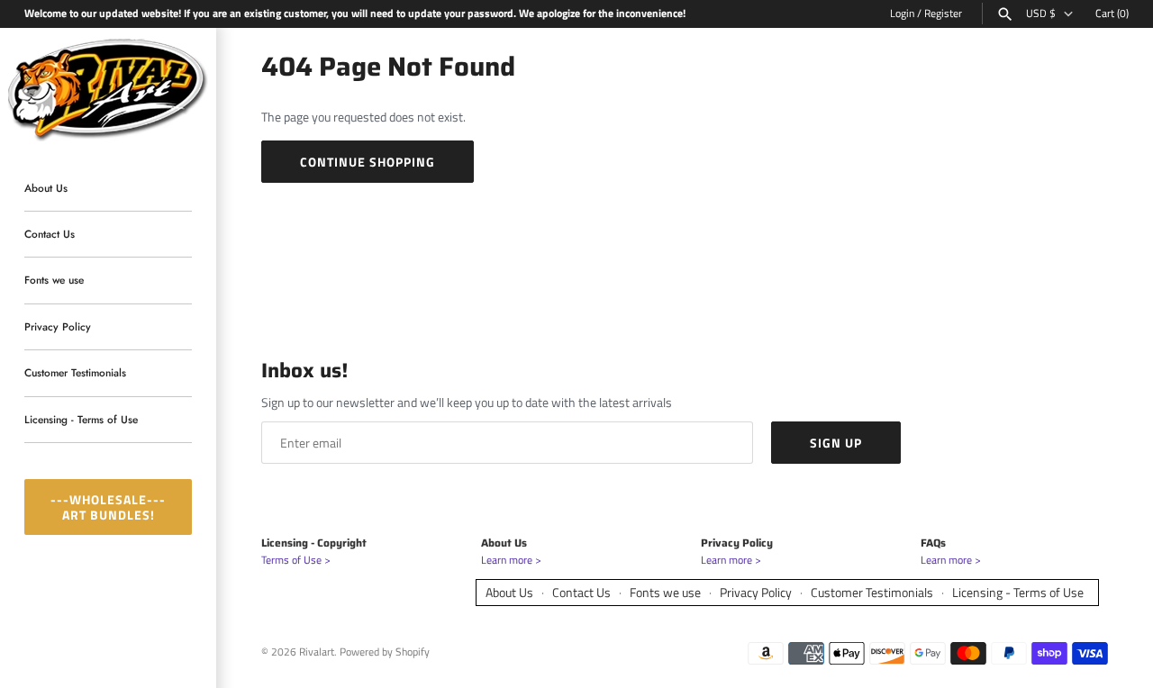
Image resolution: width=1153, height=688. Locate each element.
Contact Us (49, 233)
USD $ (1041, 13)
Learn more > (511, 560)
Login (902, 13)
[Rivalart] (108, 88)
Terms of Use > (296, 560)
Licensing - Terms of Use (81, 419)
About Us (46, 187)
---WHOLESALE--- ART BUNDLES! (108, 507)
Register (943, 13)
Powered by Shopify (385, 652)
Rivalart (316, 652)
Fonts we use (54, 280)
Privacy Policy (57, 326)
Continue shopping (367, 161)
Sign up (836, 442)
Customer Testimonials (75, 373)
